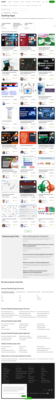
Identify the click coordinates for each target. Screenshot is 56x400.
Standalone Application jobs (42, 350)
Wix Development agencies (6, 338)
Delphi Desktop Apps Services (25, 313)
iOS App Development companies (25, 338)
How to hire (5, 368)
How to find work (19, 368)
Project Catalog (4, 5)
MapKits (3, 327)
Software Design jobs (23, 352)
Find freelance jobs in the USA (21, 373)
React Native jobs (22, 346)
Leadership (43, 369)
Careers (42, 373)
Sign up (52, 1)
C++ (20, 295)
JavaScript (39, 299)
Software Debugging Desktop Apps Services (27, 317)
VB (1, 299)
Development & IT (7, 12)
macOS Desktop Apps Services (25, 315)
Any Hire (4, 378)
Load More (28, 231)
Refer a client (30, 378)
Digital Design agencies (5, 339)
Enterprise (5, 375)
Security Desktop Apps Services (43, 313)
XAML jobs (3, 348)
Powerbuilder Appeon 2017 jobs (7, 350)
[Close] (25, 385)
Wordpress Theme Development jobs (8, 352)
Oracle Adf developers (5, 329)
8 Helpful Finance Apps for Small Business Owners (10, 358)
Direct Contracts (19, 369)
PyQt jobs (21, 348)
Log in (47, 1)
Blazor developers (22, 327)
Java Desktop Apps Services (6, 317)
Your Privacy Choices (44, 393)
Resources (30, 373)
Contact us (43, 378)
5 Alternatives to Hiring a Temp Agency (8, 360)
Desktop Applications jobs (6, 346)
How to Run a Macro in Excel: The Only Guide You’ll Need (46, 358)
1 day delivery (6, 75)
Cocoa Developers (40, 323)
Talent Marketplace (6, 369)
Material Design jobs (23, 350)
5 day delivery (6, 50)
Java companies (22, 339)
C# (37, 295)
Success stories (31, 369)
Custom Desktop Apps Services (43, 311)
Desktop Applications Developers (43, 329)
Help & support (31, 368)
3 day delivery (43, 50)
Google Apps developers (24, 323)
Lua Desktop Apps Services (42, 315)
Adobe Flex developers (23, 325)
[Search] (43, 2)
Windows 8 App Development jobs (43, 348)
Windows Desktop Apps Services (7, 313)
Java (20, 297)
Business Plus (5, 376)
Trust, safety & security (45, 380)
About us (42, 368)
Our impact (43, 375)
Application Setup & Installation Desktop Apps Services (10, 315)
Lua (20, 299)
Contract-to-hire (6, 380)
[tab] (8, 292)
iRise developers (4, 325)
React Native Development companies (8, 336)
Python (38, 297)
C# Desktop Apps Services (42, 317)
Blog (29, 375)
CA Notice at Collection (34, 393)
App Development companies (24, 336)
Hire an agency (6, 373)
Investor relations (44, 371)
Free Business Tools (32, 380)
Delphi (2, 300)
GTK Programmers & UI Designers (7, 323)
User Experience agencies (42, 336)
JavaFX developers (23, 329)
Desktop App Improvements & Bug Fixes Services (28, 311)
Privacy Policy (22, 393)
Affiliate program (31, 376)
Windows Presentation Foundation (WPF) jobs (46, 352)
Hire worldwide (6, 383)
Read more (25, 241)
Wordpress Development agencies (43, 338)
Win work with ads (19, 375)
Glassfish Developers (41, 325)
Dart (2, 297)
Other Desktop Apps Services (7, 311)
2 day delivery (25, 50)
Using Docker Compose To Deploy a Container (28, 358)
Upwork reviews (31, 371)
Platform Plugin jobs (41, 346)
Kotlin (20, 300)
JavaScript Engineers (41, 327)
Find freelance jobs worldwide (21, 371)
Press (42, 376)
